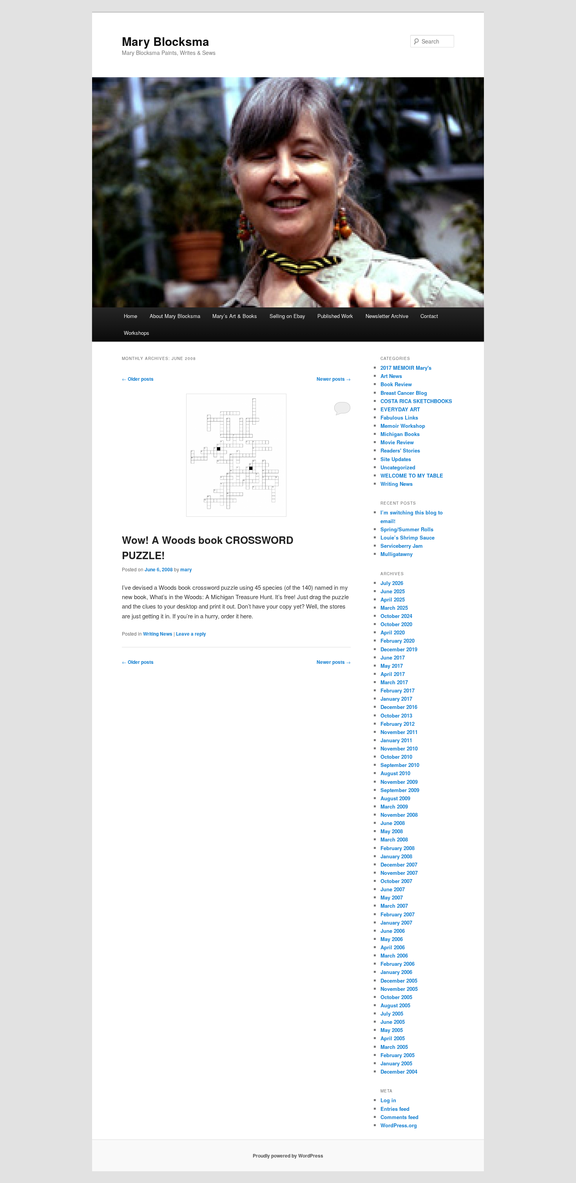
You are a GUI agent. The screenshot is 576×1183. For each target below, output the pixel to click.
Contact (429, 316)
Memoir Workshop (402, 425)
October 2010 (396, 756)
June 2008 (392, 823)
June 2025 (392, 591)
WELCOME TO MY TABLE (411, 475)
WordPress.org (398, 1125)
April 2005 (392, 1038)
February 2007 (397, 914)
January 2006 (396, 972)
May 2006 (391, 939)
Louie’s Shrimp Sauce (407, 537)
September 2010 (399, 765)
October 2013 (396, 715)
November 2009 (399, 781)
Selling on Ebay (287, 316)
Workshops (136, 332)
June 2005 (392, 1021)
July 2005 (391, 1013)
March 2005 (394, 1046)
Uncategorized (397, 467)
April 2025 (392, 599)
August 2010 (395, 773)
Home (130, 316)
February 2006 (397, 963)
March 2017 (394, 682)
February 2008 (397, 848)
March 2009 (394, 806)
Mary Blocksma (165, 41)
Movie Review (397, 442)
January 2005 (396, 1063)
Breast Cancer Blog (403, 392)
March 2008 (394, 839)
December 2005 (398, 980)
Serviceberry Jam (401, 545)
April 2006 (392, 947)
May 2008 (391, 831)
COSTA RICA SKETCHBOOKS (416, 401)
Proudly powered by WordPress (288, 1155)
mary (186, 569)
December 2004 (398, 1071)
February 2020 (397, 640)
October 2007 (396, 881)
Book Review (396, 384)
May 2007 (391, 897)
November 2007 (399, 872)
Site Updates (395, 459)
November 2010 (399, 748)
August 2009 (395, 798)
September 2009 (399, 790)
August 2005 (395, 1005)
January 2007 (396, 922)
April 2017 (392, 674)
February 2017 (397, 690)
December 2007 (398, 864)
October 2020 (396, 624)
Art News (391, 376)
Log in (388, 1100)
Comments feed (399, 1117)
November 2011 (399, 732)
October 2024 (396, 616)
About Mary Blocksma (175, 316)
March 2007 (394, 905)
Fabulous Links (399, 417)
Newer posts (334, 378)
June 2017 (392, 657)
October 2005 (396, 997)
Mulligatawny (396, 554)
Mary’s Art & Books (234, 316)
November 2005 (399, 988)
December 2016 (398, 707)
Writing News (157, 633)
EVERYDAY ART (400, 409)
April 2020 (392, 632)
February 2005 (397, 1055)
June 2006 (392, 930)
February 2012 (397, 723)
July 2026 (391, 583)
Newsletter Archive (387, 316)
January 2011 (396, 740)
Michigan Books (400, 434)
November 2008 (399, 814)
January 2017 (396, 698)
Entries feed (394, 1108)
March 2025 (394, 607)
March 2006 (394, 955)
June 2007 (392, 889)
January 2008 (396, 856)
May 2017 (391, 665)
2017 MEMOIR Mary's (405, 367)
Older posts (138, 378)
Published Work (335, 316)
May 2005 (391, 1030)
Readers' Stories (400, 450)
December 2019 (398, 649)
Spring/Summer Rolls (406, 529)
